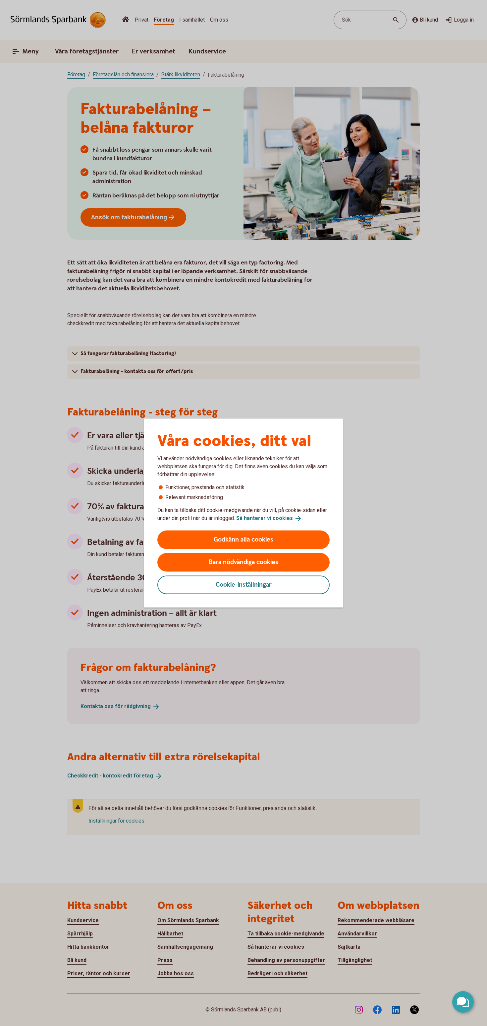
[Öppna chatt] (463, 1002)
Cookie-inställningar (244, 584)
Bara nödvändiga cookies (243, 562)
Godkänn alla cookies (243, 539)
